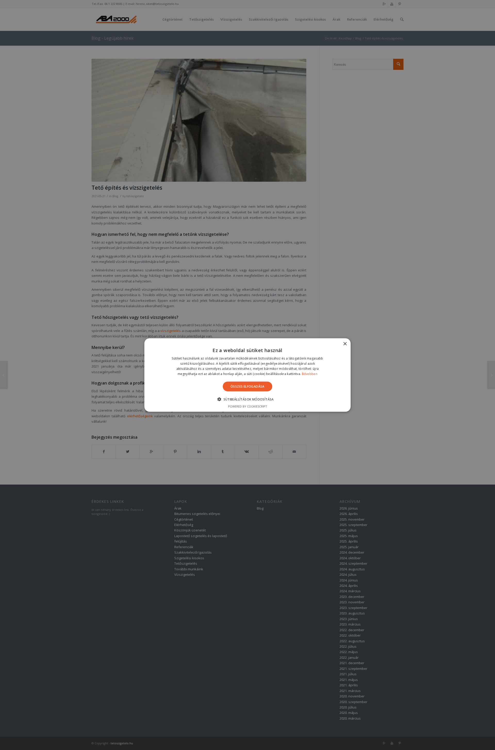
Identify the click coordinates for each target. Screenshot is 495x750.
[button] (247, 399)
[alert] (247, 375)
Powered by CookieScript (247, 406)
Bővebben (309, 373)
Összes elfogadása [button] (247, 386)
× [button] (345, 344)
